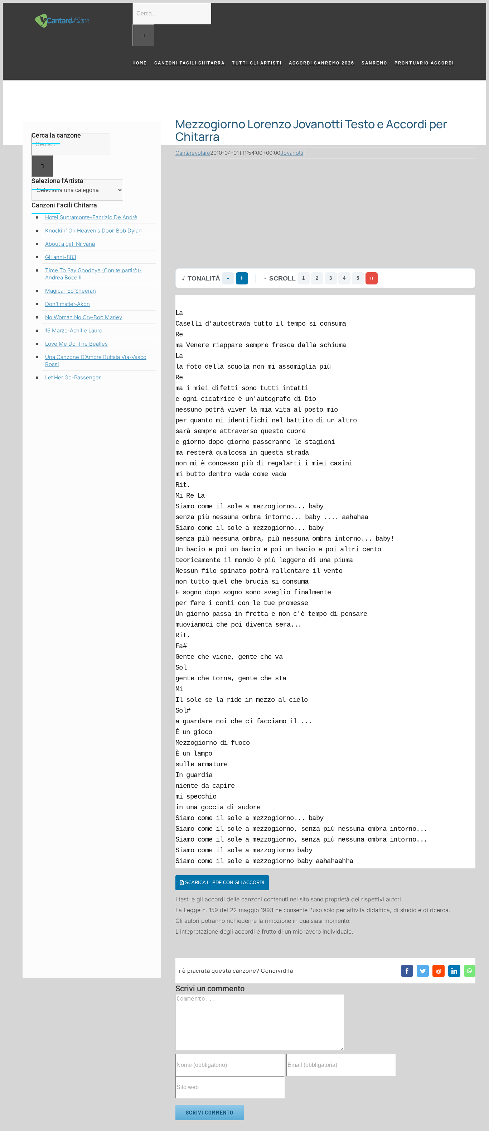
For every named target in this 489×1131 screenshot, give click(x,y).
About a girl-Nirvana (70, 243)
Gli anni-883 (60, 257)
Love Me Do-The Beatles (76, 343)
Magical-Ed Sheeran (70, 290)
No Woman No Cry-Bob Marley (83, 317)
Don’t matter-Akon (67, 304)
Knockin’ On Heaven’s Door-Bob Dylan (93, 230)
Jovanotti (291, 152)
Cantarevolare (192, 152)
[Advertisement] (325, 212)
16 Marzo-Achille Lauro (73, 330)
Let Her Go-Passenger (73, 377)
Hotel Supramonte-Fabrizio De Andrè (91, 217)
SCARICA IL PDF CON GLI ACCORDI (224, 882)
